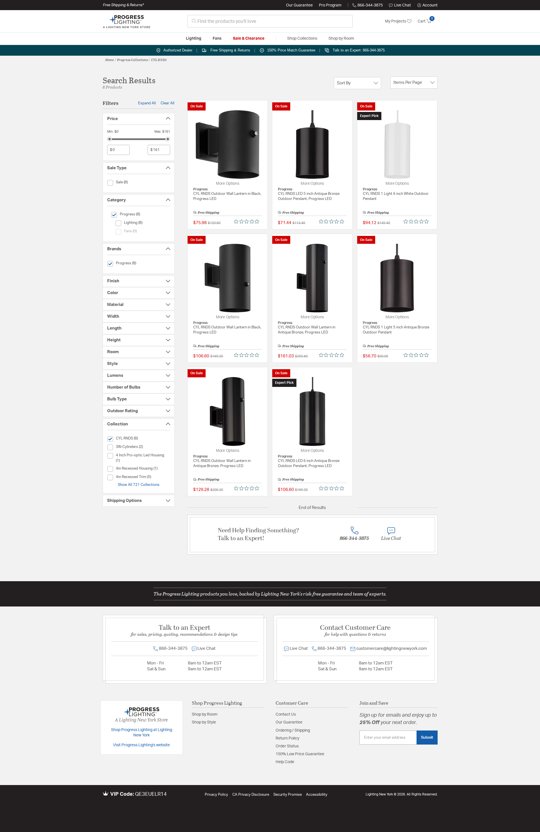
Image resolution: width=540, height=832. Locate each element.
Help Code (285, 762)
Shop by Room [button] (341, 38)
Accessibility (316, 795)
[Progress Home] (126, 21)
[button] (427, 5)
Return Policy (287, 738)
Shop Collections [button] (302, 38)
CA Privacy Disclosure (250, 795)
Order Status (287, 746)
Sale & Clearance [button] (248, 38)
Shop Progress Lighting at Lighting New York (141, 733)
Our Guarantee (299, 5)
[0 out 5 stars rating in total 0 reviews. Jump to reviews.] (248, 222)
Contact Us (286, 714)
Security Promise (287, 795)
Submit (427, 737)
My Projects (396, 21)
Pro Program (330, 5)
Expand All (147, 103)
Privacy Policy (216, 795)
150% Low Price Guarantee (300, 754)
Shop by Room (204, 714)
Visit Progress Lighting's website (141, 745)
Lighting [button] (193, 38)
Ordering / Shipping (293, 730)
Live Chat (402, 5)
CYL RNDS (159, 59)
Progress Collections (132, 59)
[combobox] (270, 21)
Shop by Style (204, 722)
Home (109, 59)
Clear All (167, 103)
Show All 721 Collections (138, 485)
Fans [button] (217, 38)
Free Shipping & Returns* (123, 5)
